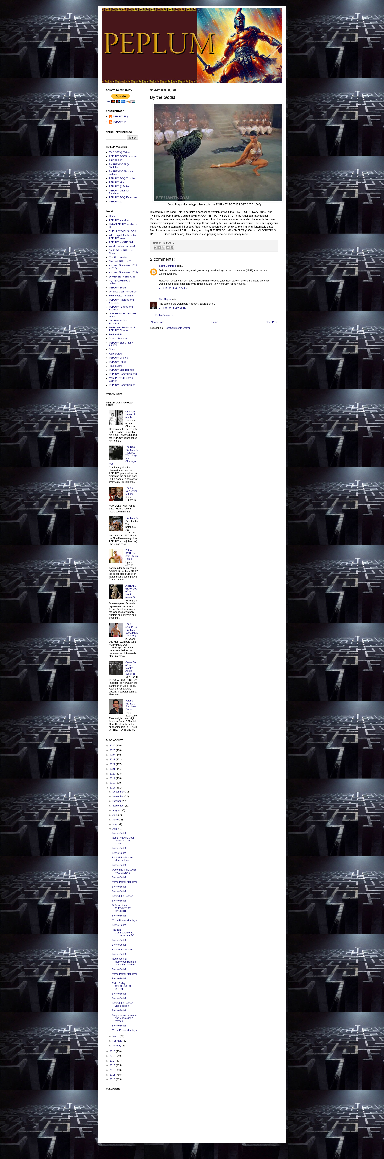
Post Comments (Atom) (177, 328)
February (117, 1040)
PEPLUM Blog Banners (121, 370)
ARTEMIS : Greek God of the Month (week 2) (131, 591)
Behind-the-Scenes (122, 896)
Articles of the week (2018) (123, 272)
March (116, 1036)
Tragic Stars (115, 366)
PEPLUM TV (120, 121)
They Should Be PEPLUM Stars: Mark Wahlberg (131, 630)
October (117, 801)
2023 (113, 759)
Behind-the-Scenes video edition (122, 859)
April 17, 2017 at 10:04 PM (173, 288)
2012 (113, 1070)
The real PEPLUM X (120, 261)
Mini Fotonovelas (118, 257)
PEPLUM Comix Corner (122, 385)
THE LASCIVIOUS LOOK (122, 231)
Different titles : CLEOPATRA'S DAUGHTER (121, 908)
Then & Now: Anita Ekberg (131, 491)
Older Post (271, 322)
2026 (113, 745)
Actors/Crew (115, 353)
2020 (113, 773)
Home (214, 322)
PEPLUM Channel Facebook (119, 192)
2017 (113, 787)
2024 (113, 755)
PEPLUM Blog (121, 116)
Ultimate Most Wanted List (123, 291)
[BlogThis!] (159, 248)
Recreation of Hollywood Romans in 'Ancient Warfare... (124, 961)
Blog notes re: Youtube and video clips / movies (124, 1018)
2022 (113, 764)
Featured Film (116, 334)
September (118, 805)
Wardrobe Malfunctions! (122, 246)
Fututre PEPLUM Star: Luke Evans (130, 705)
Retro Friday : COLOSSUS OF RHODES (122, 986)
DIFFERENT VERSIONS (122, 276)
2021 (113, 769)
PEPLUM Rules (117, 362)
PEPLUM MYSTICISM (121, 242)
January (117, 1045)
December (118, 791)
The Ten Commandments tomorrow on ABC (123, 932)
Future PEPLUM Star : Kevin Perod (131, 554)
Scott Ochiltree (167, 265)
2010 (113, 1079)
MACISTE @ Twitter (119, 152)
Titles (112, 349)
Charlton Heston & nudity (130, 414)
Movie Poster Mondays (124, 882)
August (116, 810)
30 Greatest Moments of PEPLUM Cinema (122, 329)
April (115, 829)
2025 (113, 750)
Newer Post (157, 322)
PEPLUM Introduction (120, 220)
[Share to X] (163, 248)
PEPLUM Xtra (116, 182)
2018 (113, 783)
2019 (113, 778)
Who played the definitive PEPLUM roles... (122, 237)
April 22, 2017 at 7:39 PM (172, 308)
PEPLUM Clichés (118, 357)
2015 (113, 1056)
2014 (113, 1060)
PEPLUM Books (117, 287)
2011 (113, 1074)
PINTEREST (115, 160)
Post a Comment (164, 315)
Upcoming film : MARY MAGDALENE (124, 871)
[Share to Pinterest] (172, 248)
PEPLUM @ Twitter (119, 186)
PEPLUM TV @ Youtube (122, 178)
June (115, 819)
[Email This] (156, 248)
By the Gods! (119, 833)
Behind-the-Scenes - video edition (123, 1004)
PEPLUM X (131, 517)
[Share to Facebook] (168, 248)
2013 (113, 1065)
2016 (113, 1051)
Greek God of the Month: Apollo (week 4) (131, 668)
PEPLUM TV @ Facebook (123, 197)
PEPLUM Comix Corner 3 (123, 374)
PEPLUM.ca (115, 201)
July (114, 815)
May (115, 824)
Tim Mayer (165, 299)
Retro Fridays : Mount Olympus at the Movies (123, 840)
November (118, 796)
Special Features (118, 338)
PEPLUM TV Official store (123, 156)
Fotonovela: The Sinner (121, 295)
